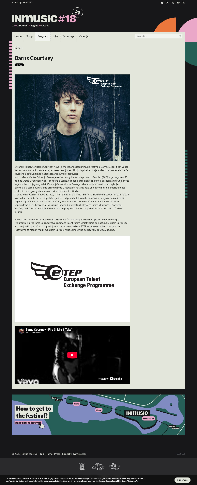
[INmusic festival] (47, 17)
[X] (167, 3)
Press (57, 454)
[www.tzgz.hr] (98, 466)
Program (42, 36)
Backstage (68, 36)
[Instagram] (173, 3)
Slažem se (182, 479)
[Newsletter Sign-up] (184, 2)
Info (55, 36)
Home (18, 36)
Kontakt (67, 454)
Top (42, 454)
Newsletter (79, 454)
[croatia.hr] (115, 466)
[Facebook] (162, 3)
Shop (29, 36)
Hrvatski (21, 2)
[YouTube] (178, 2)
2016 (17, 47)
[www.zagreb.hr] (82, 466)
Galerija (83, 36)
